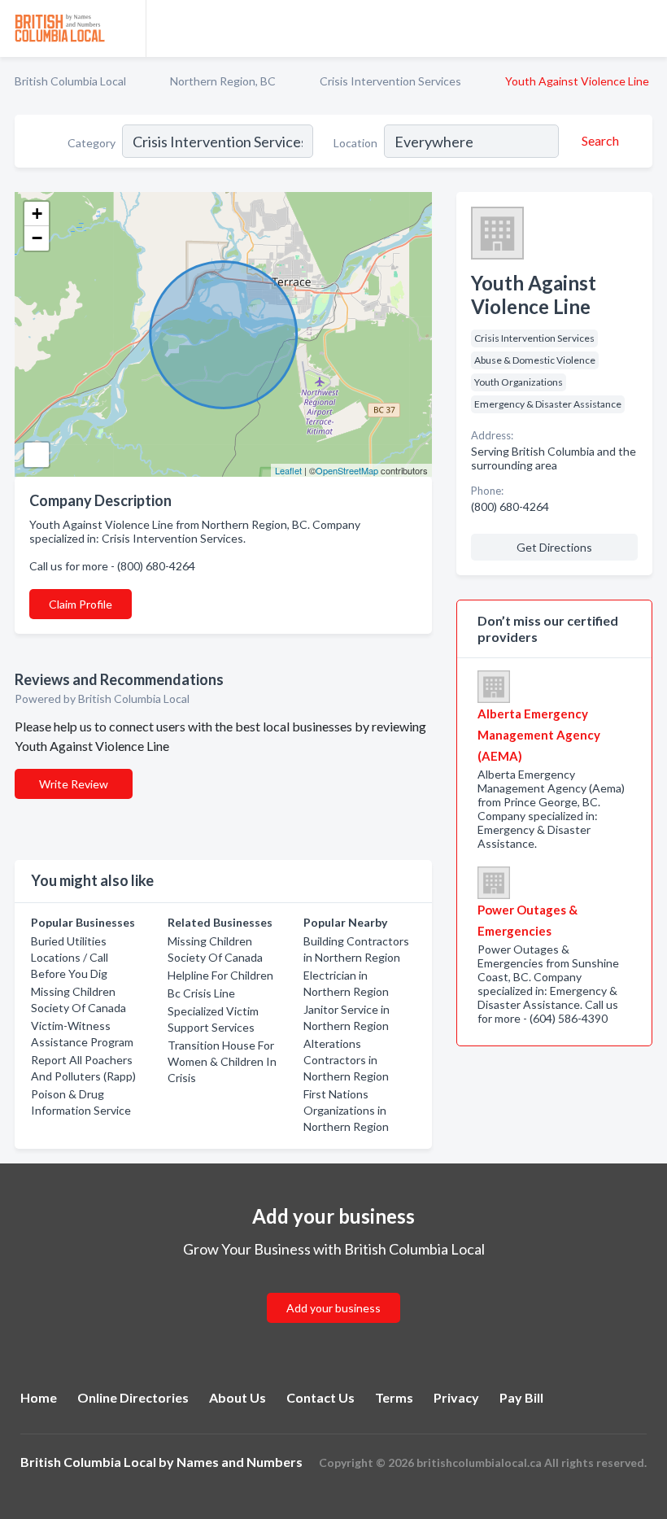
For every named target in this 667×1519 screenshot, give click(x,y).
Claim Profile (80, 604)
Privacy (456, 1397)
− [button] (37, 238)
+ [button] (37, 213)
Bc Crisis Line (201, 993)
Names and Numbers (240, 1461)
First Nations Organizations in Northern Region (346, 1110)
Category (92, 143)
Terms (394, 1397)
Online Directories (133, 1397)
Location (355, 143)
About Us (237, 1397)
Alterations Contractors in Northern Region (346, 1060)
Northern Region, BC (223, 81)
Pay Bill (521, 1397)
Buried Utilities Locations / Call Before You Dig (69, 957)
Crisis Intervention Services (390, 81)
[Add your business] (333, 1288)
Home (38, 1397)
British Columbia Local (70, 81)
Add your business (333, 1308)
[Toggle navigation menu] (645, 28)
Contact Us (320, 1397)
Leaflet (288, 470)
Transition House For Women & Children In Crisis (222, 1061)
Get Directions (554, 547)
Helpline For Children (220, 975)
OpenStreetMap (347, 470)
